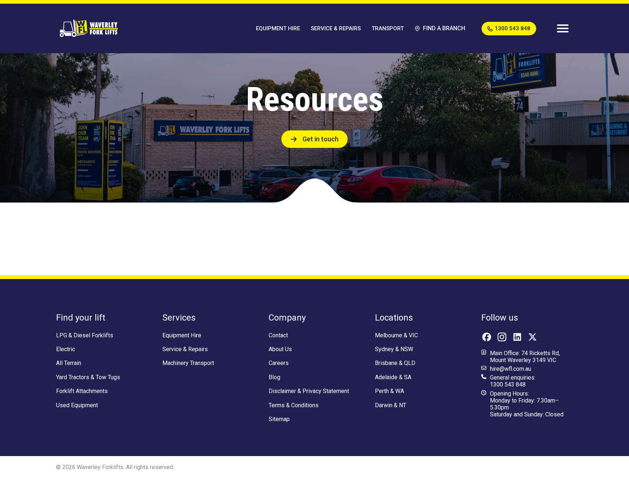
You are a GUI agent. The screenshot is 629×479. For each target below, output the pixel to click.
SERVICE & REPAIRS (336, 28)
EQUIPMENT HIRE (278, 28)
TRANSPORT (388, 28)
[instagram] (502, 336)
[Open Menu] (563, 28)
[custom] (486, 336)
